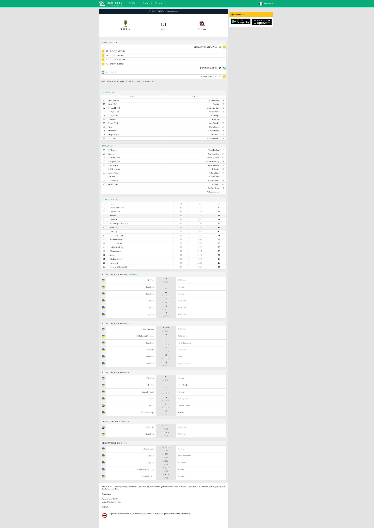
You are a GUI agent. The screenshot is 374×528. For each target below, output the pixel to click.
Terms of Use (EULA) (110, 499)
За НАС (105, 507)
